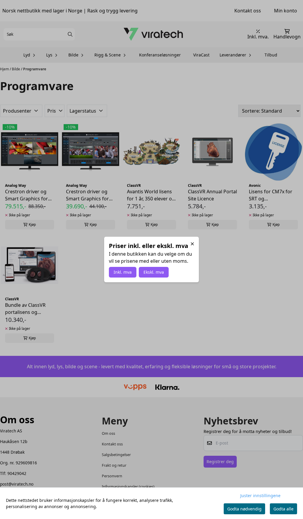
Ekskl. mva (154, 272)
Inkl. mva (123, 272)
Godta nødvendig (244, 509)
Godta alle (283, 509)
